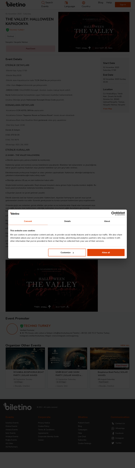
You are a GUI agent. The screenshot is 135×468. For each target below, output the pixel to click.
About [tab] (107, 221)
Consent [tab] (28, 221)
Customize (66, 252)
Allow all (106, 252)
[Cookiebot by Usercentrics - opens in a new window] (113, 213)
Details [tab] (67, 221)
